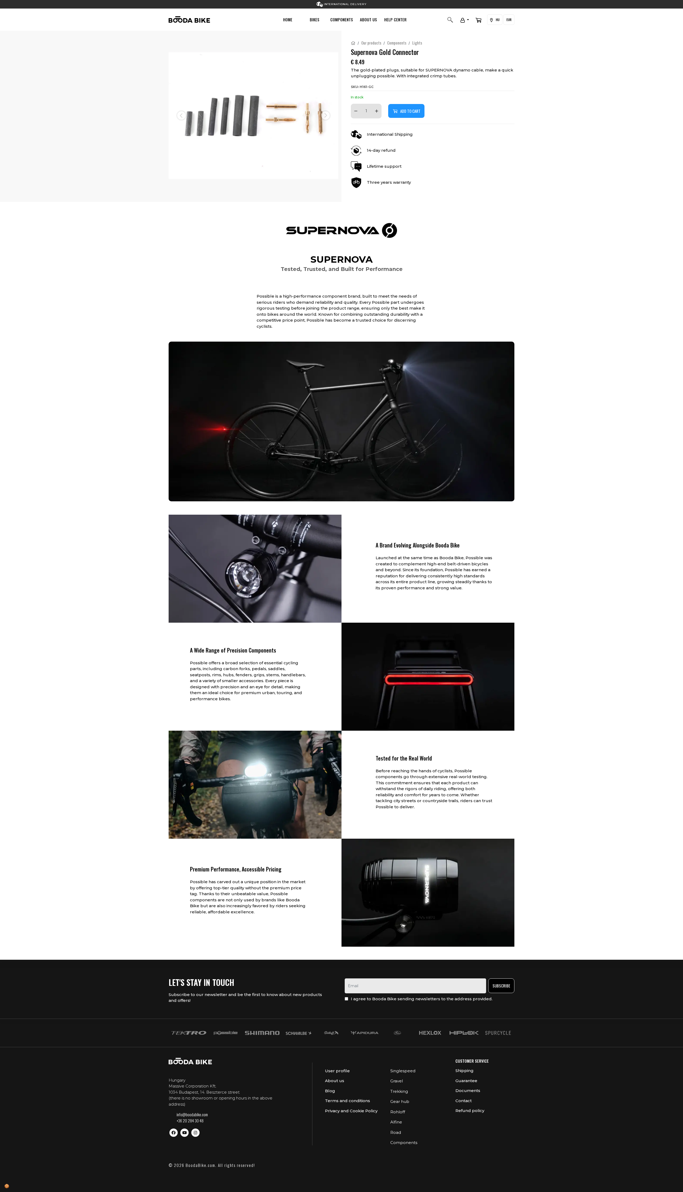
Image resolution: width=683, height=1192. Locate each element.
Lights (417, 43)
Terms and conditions (347, 1100)
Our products (371, 43)
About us (368, 19)
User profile (337, 1070)
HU (497, 19)
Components (341, 19)
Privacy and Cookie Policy (351, 1110)
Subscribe (501, 986)
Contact (463, 1100)
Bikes (314, 19)
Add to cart (410, 111)
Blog (330, 1090)
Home (287, 19)
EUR (508, 19)
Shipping (464, 1070)
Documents (467, 1090)
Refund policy (469, 1110)
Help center (395, 19)
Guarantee (466, 1080)
